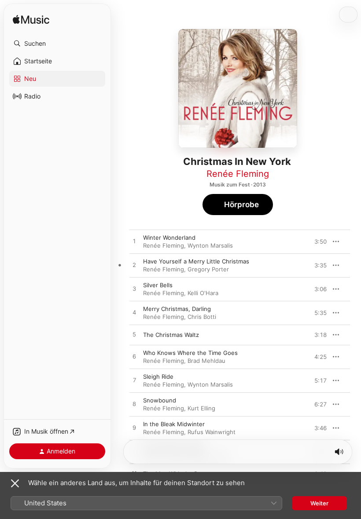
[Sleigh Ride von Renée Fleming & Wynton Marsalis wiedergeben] (134, 380)
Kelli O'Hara (203, 292)
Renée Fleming (237, 173)
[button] (57, 43)
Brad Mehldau (206, 360)
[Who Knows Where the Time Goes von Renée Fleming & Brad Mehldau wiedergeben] (134, 357)
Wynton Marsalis (210, 245)
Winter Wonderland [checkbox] (169, 237)
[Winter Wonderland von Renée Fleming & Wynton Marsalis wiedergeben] (134, 241)
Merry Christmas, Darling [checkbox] (177, 308)
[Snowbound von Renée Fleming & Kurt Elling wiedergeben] (134, 404)
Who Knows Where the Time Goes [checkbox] (190, 352)
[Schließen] (15, 483)
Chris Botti (202, 316)
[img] (31, 20)
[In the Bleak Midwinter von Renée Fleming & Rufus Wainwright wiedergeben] (134, 428)
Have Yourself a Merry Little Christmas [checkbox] (196, 261)
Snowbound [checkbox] (159, 400)
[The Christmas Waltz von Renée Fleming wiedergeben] (134, 335)
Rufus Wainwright (212, 431)
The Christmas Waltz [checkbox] (171, 334)
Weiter (319, 503)
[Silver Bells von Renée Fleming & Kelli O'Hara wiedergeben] (134, 289)
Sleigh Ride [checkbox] (158, 376)
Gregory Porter (208, 269)
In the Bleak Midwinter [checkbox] (174, 424)
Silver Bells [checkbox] (158, 285)
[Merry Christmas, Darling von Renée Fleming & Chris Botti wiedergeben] (134, 313)
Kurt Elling (201, 408)
